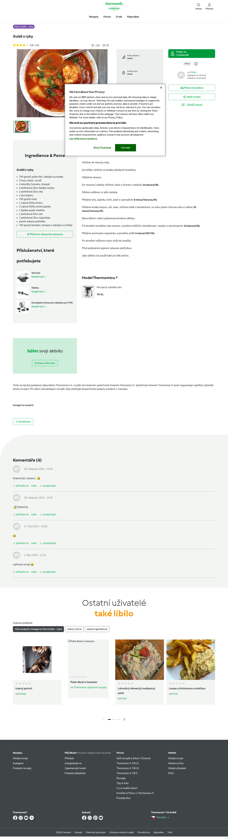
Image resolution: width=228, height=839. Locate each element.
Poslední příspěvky (75, 773)
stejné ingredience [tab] (97, 629)
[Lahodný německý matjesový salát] (139, 659)
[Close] (161, 87)
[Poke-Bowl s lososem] (88, 656)
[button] (198, 6)
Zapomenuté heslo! (75, 768)
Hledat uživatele (177, 768)
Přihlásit (69, 758)
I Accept (125, 147)
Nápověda (159, 832)
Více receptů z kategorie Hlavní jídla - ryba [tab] (38, 629)
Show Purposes (102, 147)
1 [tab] (109, 719)
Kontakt (78, 832)
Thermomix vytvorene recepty (90, 687)
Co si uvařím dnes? (127, 788)
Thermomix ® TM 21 (127, 763)
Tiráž (169, 832)
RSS (171, 773)
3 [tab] (118, 719)
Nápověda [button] (133, 16)
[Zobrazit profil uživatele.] (181, 75)
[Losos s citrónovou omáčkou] (190, 659)
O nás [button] (119, 16)
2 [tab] (114, 719)
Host (193, 72)
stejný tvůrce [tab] (74, 629)
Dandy (22, 693)
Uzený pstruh (23, 688)
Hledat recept (20, 758)
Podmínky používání (96, 832)
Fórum (120, 752)
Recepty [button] (93, 16)
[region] (115, 120)
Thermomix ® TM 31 (127, 768)
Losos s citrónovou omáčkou (187, 688)
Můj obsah (88, 752)
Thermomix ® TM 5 (127, 773)
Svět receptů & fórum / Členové (133, 758)
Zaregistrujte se (73, 763)
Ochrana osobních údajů (122, 832)
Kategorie (18, 763)
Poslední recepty (22, 768)
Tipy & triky (122, 783)
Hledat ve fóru (176, 763)
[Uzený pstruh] (37, 659)
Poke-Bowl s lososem (83, 682)
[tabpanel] (114, 680)
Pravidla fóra (123, 798)
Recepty (17, 752)
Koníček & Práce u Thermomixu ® (135, 793)
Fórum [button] (107, 16)
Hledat (172, 752)
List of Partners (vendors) (83, 138)
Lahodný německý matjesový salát (136, 691)
